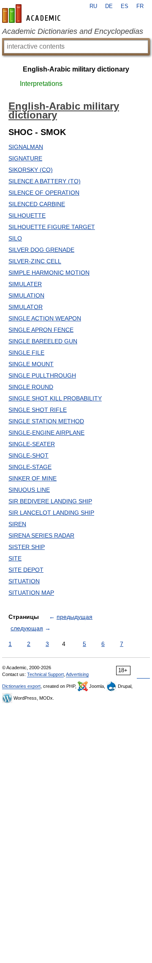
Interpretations (41, 83)
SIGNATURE (25, 158)
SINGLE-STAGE (30, 467)
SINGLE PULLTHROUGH (42, 375)
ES (124, 6)
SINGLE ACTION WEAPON (44, 318)
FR (140, 6)
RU (93, 6)
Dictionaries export (21, 686)
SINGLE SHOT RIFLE (37, 409)
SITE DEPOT (25, 569)
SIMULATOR (25, 307)
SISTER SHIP (26, 547)
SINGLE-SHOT (28, 455)
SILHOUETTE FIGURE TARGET (51, 227)
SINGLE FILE (26, 352)
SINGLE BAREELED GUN (42, 341)
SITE (15, 558)
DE (109, 6)
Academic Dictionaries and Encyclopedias (72, 31)
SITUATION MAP (31, 592)
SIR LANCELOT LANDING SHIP (51, 512)
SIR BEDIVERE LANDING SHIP (50, 501)
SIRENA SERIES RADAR (41, 535)
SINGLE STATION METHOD (46, 421)
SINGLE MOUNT (31, 364)
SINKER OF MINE (32, 478)
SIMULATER (25, 284)
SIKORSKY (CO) (30, 169)
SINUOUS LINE (29, 489)
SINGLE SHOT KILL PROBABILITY (55, 398)
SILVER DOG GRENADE (41, 249)
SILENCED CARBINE (36, 204)
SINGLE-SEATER (31, 444)
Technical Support (45, 674)
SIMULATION (26, 295)
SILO (15, 238)
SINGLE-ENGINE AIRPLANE (46, 432)
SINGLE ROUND (30, 387)
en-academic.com (32, 13)
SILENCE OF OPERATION (43, 192)
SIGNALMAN (25, 146)
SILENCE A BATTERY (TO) (44, 181)
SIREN (17, 524)
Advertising (77, 674)
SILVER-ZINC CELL (34, 261)
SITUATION (24, 581)
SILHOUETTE (27, 215)
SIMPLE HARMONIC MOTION (49, 272)
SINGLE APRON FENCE (40, 329)
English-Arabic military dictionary (76, 69)
